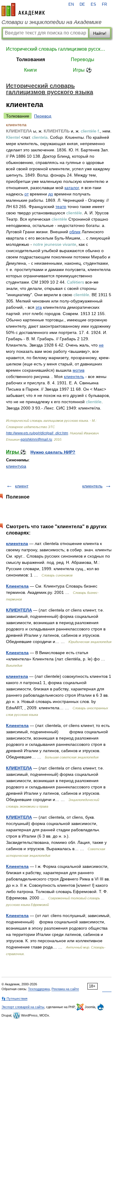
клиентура (16, 466)
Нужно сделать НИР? (52, 452)
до (50, 194)
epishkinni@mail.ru (36, 439)
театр (60, 206)
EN (71, 4)
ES (93, 4)
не (101, 345)
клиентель (74, 376)
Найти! (99, 33)
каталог (71, 187)
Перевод (42, 116)
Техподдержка (39, 989)
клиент (21, 486)
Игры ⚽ (82, 70)
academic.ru (23, 9)
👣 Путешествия (14, 998)
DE (82, 4)
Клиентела (17, 586)
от (26, 194)
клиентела (17, 543)
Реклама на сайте (65, 989)
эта (39, 307)
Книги (30, 70)
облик (74, 231)
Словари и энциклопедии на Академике (52, 22)
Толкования (30, 59)
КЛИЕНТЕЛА (19, 610)
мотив (78, 370)
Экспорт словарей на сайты (23, 1007)
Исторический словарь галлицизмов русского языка (56, 49)
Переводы (82, 59)
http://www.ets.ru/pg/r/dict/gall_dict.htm (37, 433)
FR (104, 4)
